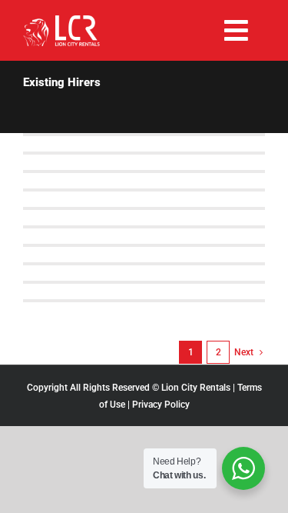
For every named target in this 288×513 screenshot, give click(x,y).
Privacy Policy (161, 404)
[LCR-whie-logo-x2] (61, 21)
